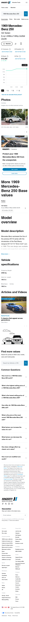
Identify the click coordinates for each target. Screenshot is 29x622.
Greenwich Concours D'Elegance (20, 564)
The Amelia (17, 559)
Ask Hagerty (18, 535)
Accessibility (17, 612)
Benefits (17, 537)
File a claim (4, 533)
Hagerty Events (18, 557)
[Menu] (26, 2)
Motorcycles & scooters (7, 547)
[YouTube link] (12, 503)
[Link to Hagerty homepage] (9, 499)
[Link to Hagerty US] (3, 607)
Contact (17, 587)
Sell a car (4, 577)
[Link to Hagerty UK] (8, 607)
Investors (17, 589)
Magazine (17, 541)
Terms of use (15, 615)
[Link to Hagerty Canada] (5, 607)
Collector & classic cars (7, 541)
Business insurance (6, 555)
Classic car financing (6, 557)
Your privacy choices (9, 612)
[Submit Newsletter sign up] (25, 515)
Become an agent (6, 565)
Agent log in (4, 567)
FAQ (16, 597)
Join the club (18, 531)
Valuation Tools (16, 2)
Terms (16, 601)
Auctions (4, 573)
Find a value (4, 7)
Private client (5, 553)
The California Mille (19, 561)
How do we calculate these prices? (12, 94)
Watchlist (13, 7)
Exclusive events (19, 543)
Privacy (17, 599)
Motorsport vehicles (6, 549)
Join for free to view (7, 51)
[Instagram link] (9, 503)
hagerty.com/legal (8, 479)
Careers (17, 583)
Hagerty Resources (6, 597)
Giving (16, 591)
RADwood (17, 568)
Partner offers (18, 539)
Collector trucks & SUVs (7, 543)
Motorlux (17, 566)
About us (17, 576)
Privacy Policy (5, 520)
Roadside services (19, 549)
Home (16, 574)
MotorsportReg (5, 599)
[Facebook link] (2, 503)
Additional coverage (6, 559)
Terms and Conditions (14, 520)
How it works (5, 579)
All (2, 589)
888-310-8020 (18, 551)
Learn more (14, 173)
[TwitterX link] (5, 503)
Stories (3, 587)
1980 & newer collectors (7, 539)
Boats (3, 551)
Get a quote (14, 169)
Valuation (17, 533)
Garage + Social (5, 595)
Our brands (17, 580)
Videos (3, 585)
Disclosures (4, 615)
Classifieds (4, 575)
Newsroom (17, 585)
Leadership (17, 578)
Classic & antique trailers (7, 545)
